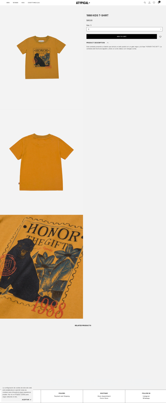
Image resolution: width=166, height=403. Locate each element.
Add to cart (121, 36)
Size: (89, 25)
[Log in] (149, 3)
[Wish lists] (154, 3)
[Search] (145, 2)
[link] (160, 37)
